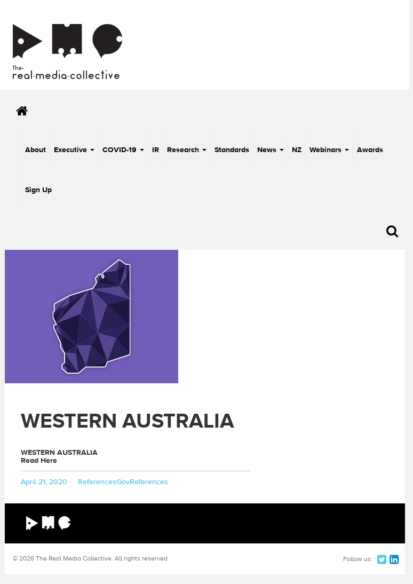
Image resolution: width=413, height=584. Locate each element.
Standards (232, 150)
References (97, 482)
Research (184, 150)
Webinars (326, 150)
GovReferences (142, 482)
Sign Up (38, 190)
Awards (370, 150)
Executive (71, 150)
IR (155, 150)
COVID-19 (120, 150)
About (35, 150)
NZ (296, 150)
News (268, 150)
